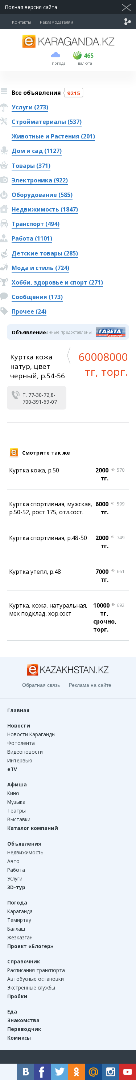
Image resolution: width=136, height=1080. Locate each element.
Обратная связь (41, 685)
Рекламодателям (56, 22)
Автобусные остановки (35, 978)
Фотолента (21, 743)
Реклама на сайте (90, 685)
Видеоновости (25, 751)
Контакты (21, 22)
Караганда (20, 911)
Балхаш (16, 928)
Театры (16, 810)
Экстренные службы (31, 987)
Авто (13, 861)
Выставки (18, 819)
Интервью (19, 760)
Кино (13, 793)
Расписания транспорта (36, 970)
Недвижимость (25, 852)
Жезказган (20, 937)
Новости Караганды (31, 734)
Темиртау (19, 919)
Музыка (16, 801)
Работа (16, 869)
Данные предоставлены (68, 332)
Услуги (14, 878)
